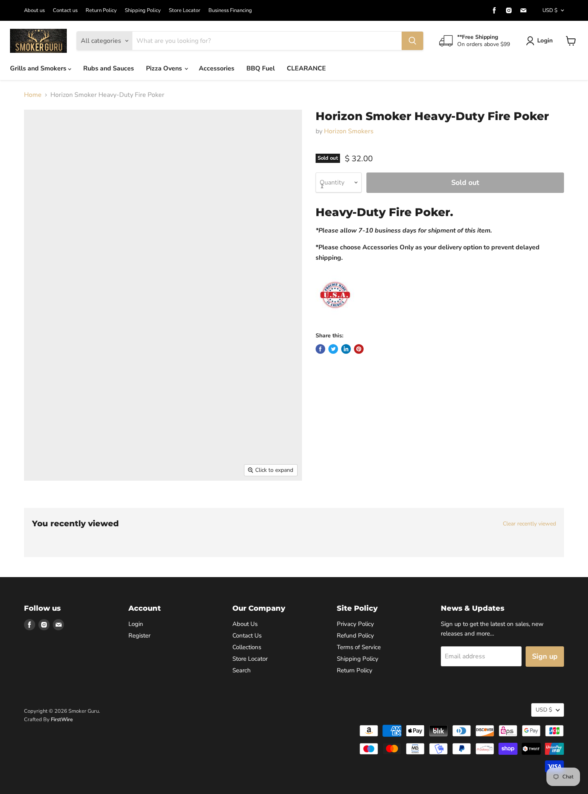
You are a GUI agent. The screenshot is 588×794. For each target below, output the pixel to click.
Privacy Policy (355, 624)
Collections (246, 647)
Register (139, 636)
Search (241, 670)
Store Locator (184, 11)
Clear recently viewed (529, 524)
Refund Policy (355, 636)
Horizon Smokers (349, 131)
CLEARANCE (306, 68)
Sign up (545, 656)
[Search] (412, 41)
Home (33, 94)
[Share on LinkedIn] (346, 349)
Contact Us (247, 636)
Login (545, 40)
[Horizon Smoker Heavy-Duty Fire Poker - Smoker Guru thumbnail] (35, 503)
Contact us (65, 11)
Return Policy (101, 11)
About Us (245, 624)
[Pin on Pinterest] (359, 349)
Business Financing (230, 11)
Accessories (216, 68)
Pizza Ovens (165, 68)
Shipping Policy (143, 11)
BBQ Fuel (260, 68)
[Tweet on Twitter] (333, 349)
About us (34, 11)
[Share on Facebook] (320, 349)
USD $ (550, 10)
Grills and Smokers (39, 68)
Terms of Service (359, 647)
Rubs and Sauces (108, 68)
